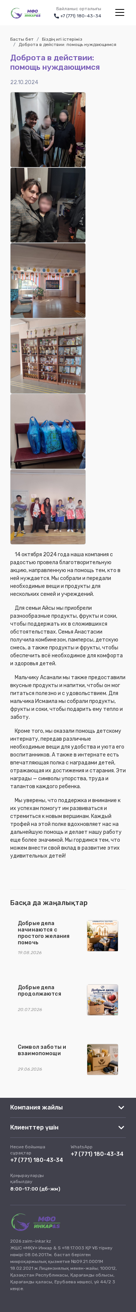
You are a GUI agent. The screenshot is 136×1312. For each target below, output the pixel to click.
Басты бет (22, 39)
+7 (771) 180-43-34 (36, 1160)
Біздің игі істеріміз (62, 39)
